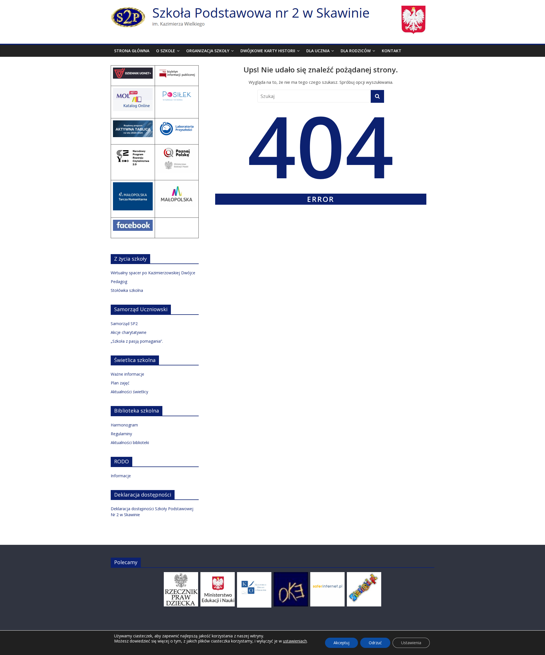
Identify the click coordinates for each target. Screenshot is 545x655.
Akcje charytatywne (128, 332)
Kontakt (391, 50)
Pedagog (119, 281)
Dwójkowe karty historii (267, 50)
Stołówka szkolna (127, 290)
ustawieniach (295, 641)
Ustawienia (411, 642)
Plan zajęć (120, 383)
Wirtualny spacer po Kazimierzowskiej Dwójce (153, 272)
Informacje (121, 475)
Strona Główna (131, 50)
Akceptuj (341, 642)
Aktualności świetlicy (129, 391)
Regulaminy (121, 433)
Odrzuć (375, 642)
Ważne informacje (127, 374)
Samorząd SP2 (124, 323)
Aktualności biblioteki (130, 442)
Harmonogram (124, 425)
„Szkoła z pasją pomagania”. (137, 341)
